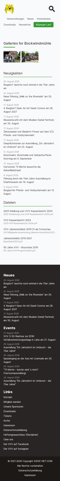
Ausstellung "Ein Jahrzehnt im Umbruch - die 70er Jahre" (27, 349)
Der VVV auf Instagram (16, 448)
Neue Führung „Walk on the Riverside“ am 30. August (27, 296)
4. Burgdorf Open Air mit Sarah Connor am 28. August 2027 (28, 307)
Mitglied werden (12, 401)
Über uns (8, 439)
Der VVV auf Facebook (16, 444)
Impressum (9, 425)
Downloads (9, 411)
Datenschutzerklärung (15, 430)
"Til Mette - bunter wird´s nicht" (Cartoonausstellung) (20, 371)
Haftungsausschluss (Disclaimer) (20, 434)
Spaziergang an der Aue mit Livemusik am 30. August (27, 360)
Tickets (7, 415)
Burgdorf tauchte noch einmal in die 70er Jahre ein (28, 285)
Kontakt (7, 397)
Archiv (6, 420)
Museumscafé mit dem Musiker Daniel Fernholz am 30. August (28, 318)
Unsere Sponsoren (13, 406)
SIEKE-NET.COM (43, 461)
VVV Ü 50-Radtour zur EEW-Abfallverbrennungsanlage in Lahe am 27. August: (29, 338)
